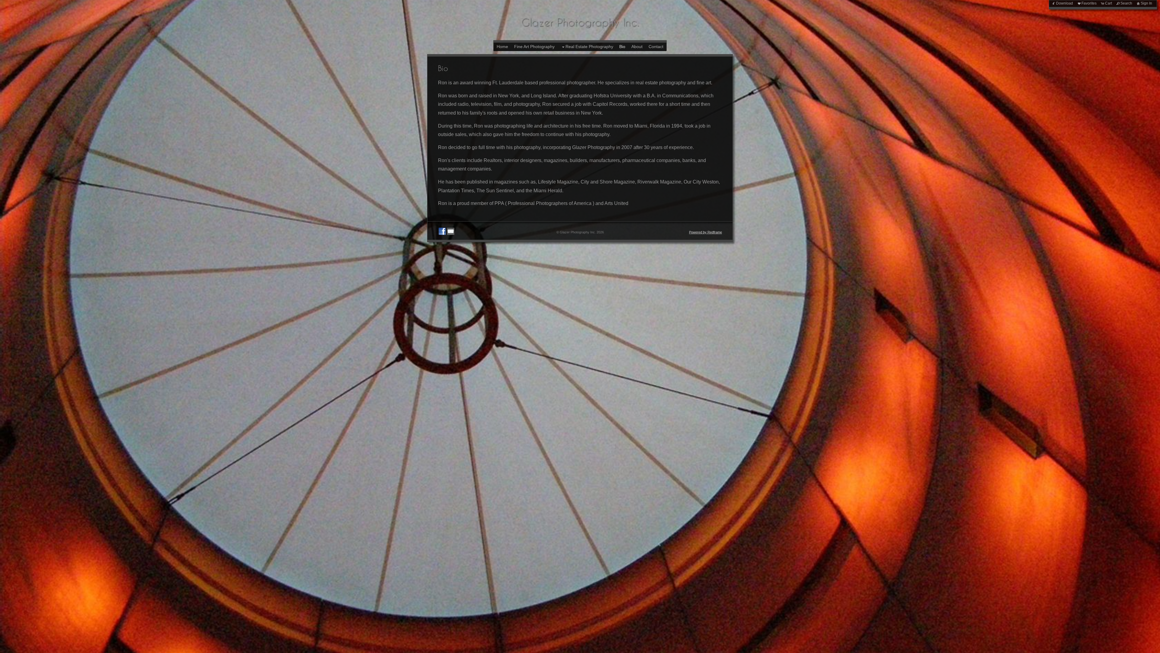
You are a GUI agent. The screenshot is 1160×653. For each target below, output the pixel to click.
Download (1064, 3)
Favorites (1089, 3)
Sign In (1146, 3)
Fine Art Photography (534, 46)
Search (1126, 3)
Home (502, 46)
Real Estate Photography (589, 46)
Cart (1108, 3)
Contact (656, 46)
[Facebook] (442, 231)
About (637, 46)
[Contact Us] (450, 231)
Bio (622, 46)
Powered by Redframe (705, 232)
